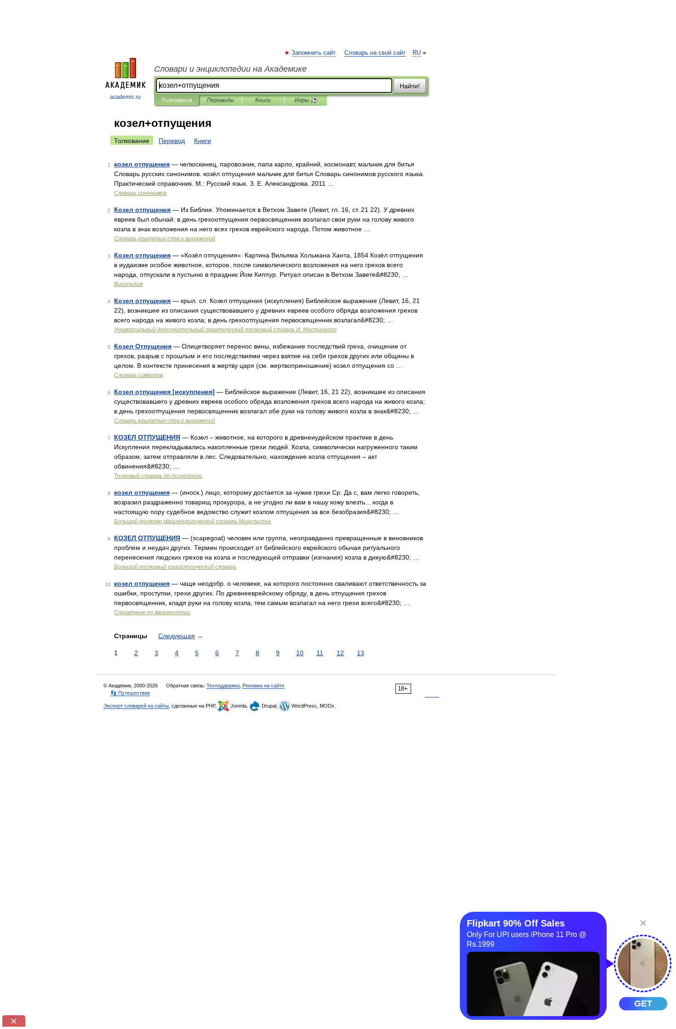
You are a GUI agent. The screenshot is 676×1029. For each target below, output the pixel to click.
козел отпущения (142, 164)
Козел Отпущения (143, 346)
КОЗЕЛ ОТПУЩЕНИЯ (147, 437)
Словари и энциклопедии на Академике (230, 69)
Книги (263, 100)
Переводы (220, 100)
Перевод (172, 140)
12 (340, 653)
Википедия (128, 284)
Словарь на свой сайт (375, 53)
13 (360, 653)
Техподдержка (223, 685)
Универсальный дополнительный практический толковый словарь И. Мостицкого (225, 329)
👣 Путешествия (130, 693)
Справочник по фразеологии (152, 612)
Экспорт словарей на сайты (136, 706)
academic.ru (125, 97)
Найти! (410, 86)
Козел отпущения (142, 209)
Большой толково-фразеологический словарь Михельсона (192, 521)
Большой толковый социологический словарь (175, 567)
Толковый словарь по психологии (158, 476)
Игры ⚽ (306, 100)
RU (416, 53)
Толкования (176, 100)
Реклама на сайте (263, 685)
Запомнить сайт (314, 53)
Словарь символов (138, 375)
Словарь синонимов (140, 193)
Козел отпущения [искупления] (164, 391)
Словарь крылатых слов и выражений (164, 238)
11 (319, 653)
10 (300, 653)
